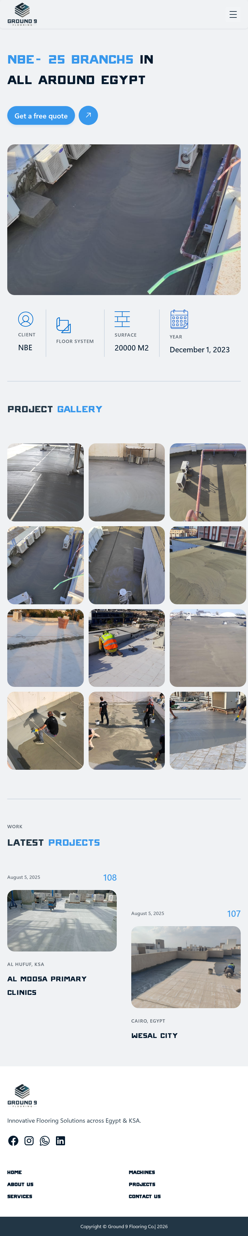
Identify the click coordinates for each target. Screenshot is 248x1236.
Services (19, 1196)
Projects (142, 1184)
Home (14, 1172)
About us (20, 1184)
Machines (142, 1172)
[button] (233, 14)
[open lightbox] (45, 482)
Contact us (145, 1196)
